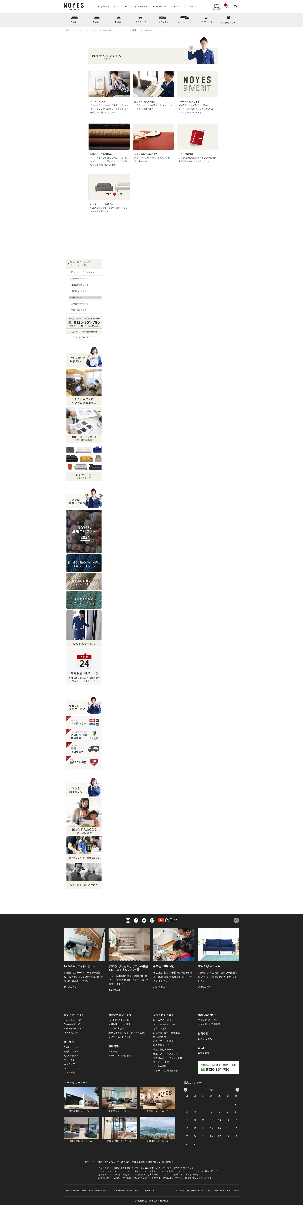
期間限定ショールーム (157, 1141)
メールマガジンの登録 (120, 1055)
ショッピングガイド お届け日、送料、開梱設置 (84, 735)
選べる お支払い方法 (84, 722)
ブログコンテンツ (79, 310)
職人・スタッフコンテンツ (82, 272)
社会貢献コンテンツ (80, 285)
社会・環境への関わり (99, 1190)
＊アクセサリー (228, 22)
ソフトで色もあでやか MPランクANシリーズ (84, 600)
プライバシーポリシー (122, 1190)
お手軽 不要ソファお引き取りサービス (84, 748)
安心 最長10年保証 (84, 762)
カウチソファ (162, 22)
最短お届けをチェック (84, 666)
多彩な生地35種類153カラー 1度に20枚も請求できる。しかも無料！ (84, 531)
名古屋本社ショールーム (81, 1111)
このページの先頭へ (236, 920)
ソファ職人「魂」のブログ (84, 876)
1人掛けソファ (71, 1055)
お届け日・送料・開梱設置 (166, 1033)
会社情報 (180, 1190)
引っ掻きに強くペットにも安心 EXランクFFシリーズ (84, 563)
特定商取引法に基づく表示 (199, 1190)
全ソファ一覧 (206, 22)
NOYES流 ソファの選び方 (84, 462)
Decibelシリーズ (72, 1020)
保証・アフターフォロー (165, 1054)
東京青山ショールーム (157, 1111)
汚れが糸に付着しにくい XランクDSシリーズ (84, 581)
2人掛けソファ (71, 1051)
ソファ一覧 (69, 1072)
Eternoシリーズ (72, 1024)
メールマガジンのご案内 (75, 1190)
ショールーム (162, 6)
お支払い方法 (160, 1028)
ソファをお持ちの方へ (164, 1024)
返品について (160, 1037)
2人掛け (96, 22)
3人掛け (75, 22)
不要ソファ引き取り (163, 1041)
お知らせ (113, 1051)
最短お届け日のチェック (165, 1049)
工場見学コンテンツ (80, 304)
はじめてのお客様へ (163, 1020)
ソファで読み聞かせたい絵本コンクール (84, 849)
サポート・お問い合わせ (165, 1070)
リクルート (219, 1190)
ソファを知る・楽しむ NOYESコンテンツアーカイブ (84, 816)
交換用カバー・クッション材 (167, 1058)
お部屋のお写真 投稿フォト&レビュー (84, 387)
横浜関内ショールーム (81, 1141)
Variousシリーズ (72, 1033)
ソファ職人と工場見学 (209, 1024)
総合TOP (70, 30)
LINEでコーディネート (84, 425)
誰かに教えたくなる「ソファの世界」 (120, 30)
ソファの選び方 (116, 1028)
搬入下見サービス (162, 1045)
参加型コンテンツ (79, 291)
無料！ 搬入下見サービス (84, 628)
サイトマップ (233, 1190)
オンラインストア (88, 30)
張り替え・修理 (161, 1062)
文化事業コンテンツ (80, 278)
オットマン (140, 21)
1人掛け (118, 22)
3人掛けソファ (71, 1047)
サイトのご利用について (146, 1190)
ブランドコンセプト (137, 6)
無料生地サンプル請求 (120, 1024)
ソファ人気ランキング (120, 1037)
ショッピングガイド (186, 6)
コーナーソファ (184, 22)
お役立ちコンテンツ (110, 6)
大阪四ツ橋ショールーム (119, 1141)
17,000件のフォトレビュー (122, 1020)
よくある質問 (160, 1066)
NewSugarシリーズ (74, 1028)
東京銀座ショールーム (119, 1111)
